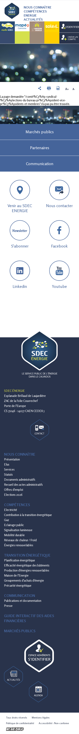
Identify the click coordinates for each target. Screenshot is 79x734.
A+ (67, 89)
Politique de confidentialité (20, 723)
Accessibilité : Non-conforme (54, 723)
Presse (8, 606)
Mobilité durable (14, 535)
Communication (39, 163)
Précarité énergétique (17, 585)
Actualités (33, 19)
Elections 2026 (13, 495)
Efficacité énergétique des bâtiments (26, 565)
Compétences (35, 11)
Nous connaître (37, 7)
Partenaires (39, 147)
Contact (39, 433)
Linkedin (20, 286)
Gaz (6, 520)
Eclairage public (14, 525)
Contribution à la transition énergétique (28, 515)
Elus (6, 464)
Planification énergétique (19, 560)
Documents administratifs (19, 479)
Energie (30, 15)
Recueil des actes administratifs (23, 485)
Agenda (38, 695)
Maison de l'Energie (16, 575)
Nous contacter (59, 205)
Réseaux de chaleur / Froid (20, 540)
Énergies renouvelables (18, 545)
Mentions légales (41, 717)
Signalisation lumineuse (18, 530)
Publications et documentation (22, 601)
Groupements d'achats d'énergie (24, 580)
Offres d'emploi (13, 490)
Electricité (10, 510)
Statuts (8, 474)
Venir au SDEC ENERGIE (19, 208)
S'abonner (20, 239)
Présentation (12, 459)
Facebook (59, 246)
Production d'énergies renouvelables (26, 570)
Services (9, 469)
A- (74, 89)
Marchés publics (40, 131)
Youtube (59, 286)
